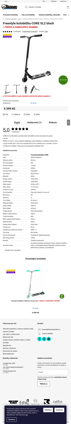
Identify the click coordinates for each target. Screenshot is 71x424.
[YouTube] (49, 339)
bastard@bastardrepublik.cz (51, 329)
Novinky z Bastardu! (9, 348)
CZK (43, 1)
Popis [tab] (17, 122)
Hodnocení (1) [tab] (34, 122)
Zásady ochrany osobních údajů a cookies (16, 340)
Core (46, 31)
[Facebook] (39, 339)
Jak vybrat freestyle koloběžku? (13, 367)
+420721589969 (47, 334)
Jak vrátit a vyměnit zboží (11, 334)
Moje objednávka (8, 354)
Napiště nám (7, 345)
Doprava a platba (8, 331)
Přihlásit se (43, 384)
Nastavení (11, 419)
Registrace (63, 1)
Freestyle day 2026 (9, 363)
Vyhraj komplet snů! (9, 371)
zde (26, 415)
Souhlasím (59, 410)
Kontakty (6, 343)
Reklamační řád (8, 337)
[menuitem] (10, 15)
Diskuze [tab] (53, 122)
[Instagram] (44, 339)
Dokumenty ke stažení (10, 351)
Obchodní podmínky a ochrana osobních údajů (18, 329)
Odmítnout (48, 410)
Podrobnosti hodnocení (30, 31)
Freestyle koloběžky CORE (39, 155)
